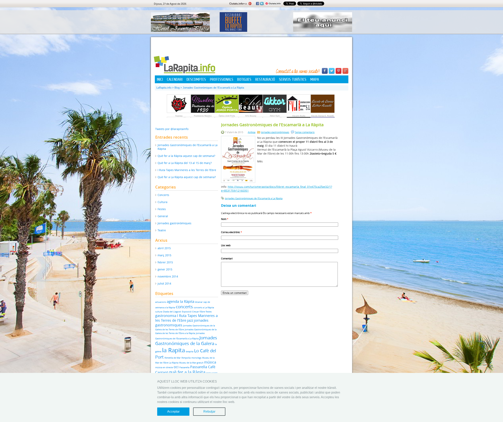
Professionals (221, 79)
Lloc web (225, 245)
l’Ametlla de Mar (172, 357)
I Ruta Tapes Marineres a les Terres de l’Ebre (187, 170)
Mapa (314, 79)
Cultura (162, 202)
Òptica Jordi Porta (227, 116)
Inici (160, 79)
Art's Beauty (250, 116)
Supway (179, 116)
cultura (158, 311)
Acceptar (173, 411)
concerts (184, 306)
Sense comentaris (305, 132)
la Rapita (173, 350)
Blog (177, 87)
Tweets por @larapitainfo (171, 129)
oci (176, 366)
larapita (189, 351)
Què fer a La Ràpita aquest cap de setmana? (187, 177)
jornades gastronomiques (181, 322)
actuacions (160, 302)
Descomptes (196, 79)
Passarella (184, 367)
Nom (224, 219)
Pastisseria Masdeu (203, 116)
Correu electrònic (231, 232)
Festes (162, 209)
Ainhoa (251, 132)
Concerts (163, 195)
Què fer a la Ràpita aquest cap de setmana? (186, 156)
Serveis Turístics (292, 79)
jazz (190, 320)
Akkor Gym (275, 116)
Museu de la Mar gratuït (191, 362)
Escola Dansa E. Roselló (322, 116)
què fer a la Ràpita (187, 372)
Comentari (227, 258)
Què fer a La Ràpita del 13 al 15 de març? (185, 163)
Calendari (175, 79)
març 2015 (164, 255)
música (210, 362)
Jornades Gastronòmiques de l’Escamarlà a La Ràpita (254, 198)
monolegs (196, 357)
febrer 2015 (165, 262)
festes (209, 311)
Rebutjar (209, 411)
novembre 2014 (168, 276)
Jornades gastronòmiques (275, 132)
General (163, 216)
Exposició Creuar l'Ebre (193, 311)
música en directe (164, 367)
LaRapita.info (163, 87)
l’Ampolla (186, 357)
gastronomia (165, 315)
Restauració (265, 79)
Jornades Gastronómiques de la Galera (186, 340)
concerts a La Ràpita (204, 307)
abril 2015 (164, 248)
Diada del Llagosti (172, 311)
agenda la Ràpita (180, 301)
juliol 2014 (164, 283)
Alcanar (199, 302)
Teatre (162, 230)
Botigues (244, 79)
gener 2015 (165, 269)
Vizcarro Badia (298, 116)
